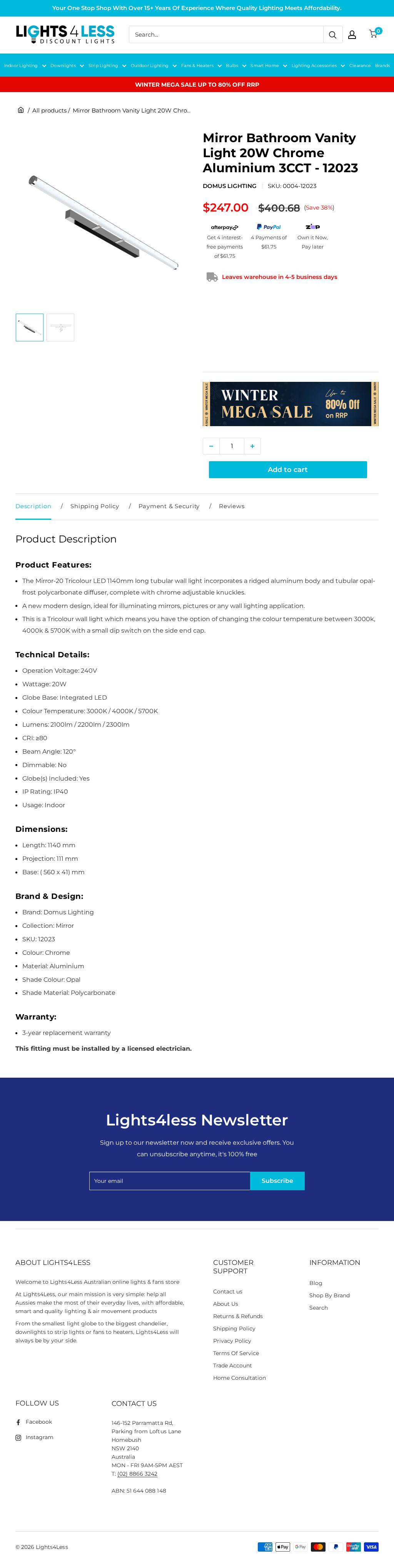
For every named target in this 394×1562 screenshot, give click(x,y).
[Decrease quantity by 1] (211, 446)
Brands (382, 65)
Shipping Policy (94, 506)
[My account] (352, 34)
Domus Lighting (230, 186)
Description (33, 506)
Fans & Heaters (197, 65)
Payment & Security (169, 506)
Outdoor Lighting (150, 65)
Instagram (39, 1437)
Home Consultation (239, 1377)
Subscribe (277, 1180)
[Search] (332, 34)
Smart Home (264, 65)
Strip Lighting (103, 65)
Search (318, 1307)
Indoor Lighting (21, 65)
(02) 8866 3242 (137, 1473)
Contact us (227, 1291)
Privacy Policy (232, 1340)
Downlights (63, 65)
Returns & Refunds (238, 1316)
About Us (225, 1303)
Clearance (360, 65)
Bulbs (232, 65)
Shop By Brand (329, 1295)
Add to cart (288, 469)
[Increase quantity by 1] (252, 446)
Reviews (231, 506)
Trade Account (232, 1365)
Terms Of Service (236, 1353)
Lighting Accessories (314, 65)
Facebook (39, 1421)
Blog (315, 1283)
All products (49, 110)
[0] (373, 34)
